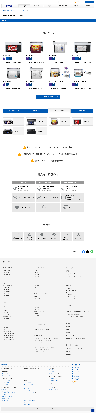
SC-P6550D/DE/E (7, 291)
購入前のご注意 (70, 354)
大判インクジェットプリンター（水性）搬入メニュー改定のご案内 (48, 147)
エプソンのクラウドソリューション (74, 348)
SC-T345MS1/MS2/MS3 (9, 339)
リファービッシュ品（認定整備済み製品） (76, 316)
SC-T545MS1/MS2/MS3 (9, 337)
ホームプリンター (5, 373)
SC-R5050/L (37, 279)
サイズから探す (70, 268)
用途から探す (69, 285)
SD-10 (36, 327)
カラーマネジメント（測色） (40, 324)
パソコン (25, 394)
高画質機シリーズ (6, 270)
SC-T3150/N (6, 310)
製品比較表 (82, 110)
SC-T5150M (6, 327)
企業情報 (75, 373)
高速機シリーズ (6, 302)
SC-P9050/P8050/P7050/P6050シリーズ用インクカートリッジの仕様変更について (48, 154)
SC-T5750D (6, 297)
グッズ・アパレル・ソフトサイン (41, 293)
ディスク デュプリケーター (29, 398)
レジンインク (36, 276)
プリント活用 (76, 367)
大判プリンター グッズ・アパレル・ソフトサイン (33, 371)
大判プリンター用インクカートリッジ (75, 276)
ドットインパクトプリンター (7, 396)
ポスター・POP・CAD (8, 267)
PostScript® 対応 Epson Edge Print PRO (43, 340)
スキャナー (26, 396)
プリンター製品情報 (29, 384)
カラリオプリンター (6, 380)
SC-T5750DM (7, 323)
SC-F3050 (37, 313)
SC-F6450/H (37, 303)
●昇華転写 (69, 197)
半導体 (50, 385)
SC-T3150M (6, 329)
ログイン (79, 381)
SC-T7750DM (7, 320)
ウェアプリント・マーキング (73, 301)
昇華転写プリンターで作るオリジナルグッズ (76, 338)
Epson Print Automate (71, 342)
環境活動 (68, 326)
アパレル (69, 305)
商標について (43, 408)
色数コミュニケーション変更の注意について (48, 161)
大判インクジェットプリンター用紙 (75, 278)
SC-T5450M (6, 325)
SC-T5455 (6, 304)
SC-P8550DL (7, 287)
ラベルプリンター (5, 400)
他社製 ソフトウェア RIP (40, 351)
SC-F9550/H (37, 300)
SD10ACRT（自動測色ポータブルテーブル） (44, 329)
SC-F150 (37, 309)
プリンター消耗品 (27, 382)
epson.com (50, 408)
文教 (69, 292)
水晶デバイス (51, 387)
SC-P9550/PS (7, 274)
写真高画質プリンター (6, 375)
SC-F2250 (37, 315)
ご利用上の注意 (21, 408)
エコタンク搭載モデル (6, 384)
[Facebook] (83, 252)
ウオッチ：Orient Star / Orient (29, 392)
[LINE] (91, 252)
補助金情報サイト (70, 351)
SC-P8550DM (7, 318)
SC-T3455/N (6, 306)
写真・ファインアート (72, 296)
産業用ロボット (52, 369)
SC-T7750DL (7, 293)
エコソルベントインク (38, 281)
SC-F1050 (37, 317)
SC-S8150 (37, 285)
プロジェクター (27, 388)
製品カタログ (69, 329)
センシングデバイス (52, 389)
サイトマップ (5, 408)
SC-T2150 (6, 312)
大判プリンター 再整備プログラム (74, 314)
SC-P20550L (6, 272)
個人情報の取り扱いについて (31, 408)
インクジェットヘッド (53, 378)
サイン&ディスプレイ (39, 267)
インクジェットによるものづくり (55, 380)
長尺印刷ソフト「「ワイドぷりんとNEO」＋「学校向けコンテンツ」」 (49, 338)
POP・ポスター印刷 (72, 290)
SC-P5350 (6, 279)
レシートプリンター (5, 398)
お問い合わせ (76, 376)
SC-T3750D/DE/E (7, 300)
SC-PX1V (6, 283)
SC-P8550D (6, 289)
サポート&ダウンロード (78, 369)
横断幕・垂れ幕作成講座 (72, 345)
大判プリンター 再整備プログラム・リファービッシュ (79, 311)
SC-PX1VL (6, 281)
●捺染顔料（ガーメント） (73, 199)
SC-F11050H (37, 298)
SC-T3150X (6, 314)
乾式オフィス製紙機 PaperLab (29, 400)
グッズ (69, 303)
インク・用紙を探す (47, 96)
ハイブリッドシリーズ (7, 285)
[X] (87, 252)
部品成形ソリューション (53, 373)
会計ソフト (26, 402)
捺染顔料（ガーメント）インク (40, 311)
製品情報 (5, 364)
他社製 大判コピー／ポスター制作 (42, 349)
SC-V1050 (37, 274)
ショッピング (76, 371)
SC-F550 (37, 307)
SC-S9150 (37, 283)
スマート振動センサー (53, 371)
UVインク (36, 270)
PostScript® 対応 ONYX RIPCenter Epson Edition (45, 342)
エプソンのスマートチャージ (7, 389)
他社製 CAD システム (39, 345)
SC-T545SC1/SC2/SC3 (9, 333)
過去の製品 (68, 332)
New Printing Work (71, 335)
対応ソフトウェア (38, 335)
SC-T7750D (6, 295)
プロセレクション (5, 382)
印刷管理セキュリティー (28, 404)
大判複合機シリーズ (7, 316)
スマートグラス (27, 390)
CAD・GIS (70, 288)
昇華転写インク (37, 296)
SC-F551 (37, 305)
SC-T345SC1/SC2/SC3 (9, 335)
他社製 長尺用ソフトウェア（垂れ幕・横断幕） (45, 347)
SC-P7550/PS (7, 276)
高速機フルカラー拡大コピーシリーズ (10, 331)
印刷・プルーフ (71, 294)
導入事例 (68, 323)
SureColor (9, 15)
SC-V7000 (37, 272)
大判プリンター (9, 262)
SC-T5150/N (6, 308)
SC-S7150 (37, 287)
